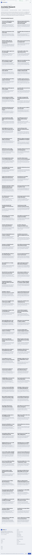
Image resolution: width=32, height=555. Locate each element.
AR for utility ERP (19, 535)
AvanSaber (5, 534)
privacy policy (22, 553)
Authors (4, 5)
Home (1, 5)
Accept (29, 553)
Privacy (2, 547)
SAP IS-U (18, 530)
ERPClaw (18, 540)
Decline (26, 553)
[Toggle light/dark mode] (30, 0)
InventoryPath (18, 541)
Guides (2, 540)
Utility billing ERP (19, 534)
